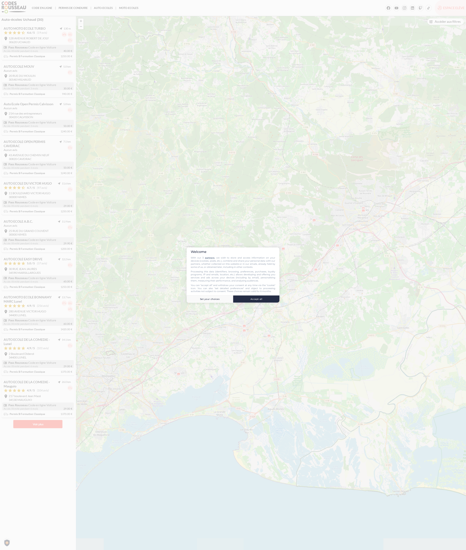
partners (209, 257)
